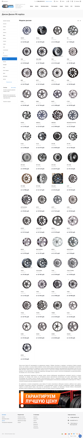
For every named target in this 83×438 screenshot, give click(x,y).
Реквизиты (35, 427)
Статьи (34, 420)
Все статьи (13, 87)
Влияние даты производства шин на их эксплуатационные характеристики (9, 96)
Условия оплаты (21, 417)
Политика (35, 426)
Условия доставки (22, 418)
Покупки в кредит (7, 101)
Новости (35, 417)
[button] (80, 436)
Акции (19, 422)
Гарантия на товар (22, 420)
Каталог (4, 414)
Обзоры (35, 422)
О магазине (36, 414)
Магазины (35, 418)
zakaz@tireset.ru (74, 420)
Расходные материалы (7, 422)
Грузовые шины (5, 418)
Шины (3, 417)
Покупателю (21, 414)
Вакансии (35, 424)
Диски (3, 420)
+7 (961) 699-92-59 (74, 417)
